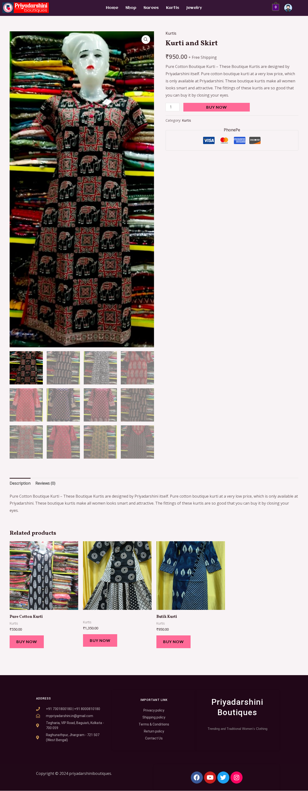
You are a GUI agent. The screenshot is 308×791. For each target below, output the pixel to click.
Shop (130, 8)
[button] (145, 39)
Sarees (151, 8)
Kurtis (172, 8)
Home (112, 8)
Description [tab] (20, 483)
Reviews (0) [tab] (45, 483)
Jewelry (194, 8)
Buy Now (216, 107)
